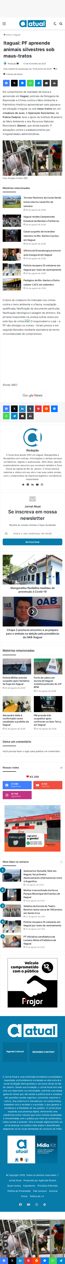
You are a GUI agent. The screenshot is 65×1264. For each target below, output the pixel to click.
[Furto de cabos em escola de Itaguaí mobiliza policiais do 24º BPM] (48, 666)
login (27, 751)
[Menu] (4, 24)
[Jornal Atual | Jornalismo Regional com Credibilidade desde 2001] (32, 23)
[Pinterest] (38, 408)
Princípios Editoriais (48, 1185)
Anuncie (53, 1191)
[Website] (23, 485)
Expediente (29, 1185)
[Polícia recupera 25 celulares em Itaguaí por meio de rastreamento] (12, 269)
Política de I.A (37, 1196)
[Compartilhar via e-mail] (46, 83)
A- (5, 1252)
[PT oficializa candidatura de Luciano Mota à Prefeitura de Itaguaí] (12, 941)
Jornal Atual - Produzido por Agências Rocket (32, 1180)
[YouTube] (37, 485)
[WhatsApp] (30, 83)
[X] (14, 83)
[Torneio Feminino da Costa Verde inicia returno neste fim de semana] (12, 202)
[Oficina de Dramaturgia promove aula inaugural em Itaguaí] (12, 254)
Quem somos (14, 1185)
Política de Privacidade (19, 1191)
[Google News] (32, 395)
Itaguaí (16, 34)
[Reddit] (46, 408)
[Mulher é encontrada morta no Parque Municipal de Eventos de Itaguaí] (12, 895)
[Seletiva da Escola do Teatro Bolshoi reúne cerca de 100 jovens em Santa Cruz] (12, 910)
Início (9, 34)
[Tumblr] (30, 408)
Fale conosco (40, 1191)
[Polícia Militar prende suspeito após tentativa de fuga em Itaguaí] (17, 666)
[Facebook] (6, 83)
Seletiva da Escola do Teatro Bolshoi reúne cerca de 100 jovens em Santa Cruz (43, 909)
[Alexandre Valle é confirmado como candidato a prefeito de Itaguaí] (17, 704)
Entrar (24, 1196)
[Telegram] (38, 83)
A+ (5, 1237)
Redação (12, 63)
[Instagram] (42, 485)
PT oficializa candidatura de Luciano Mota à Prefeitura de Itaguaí (40, 940)
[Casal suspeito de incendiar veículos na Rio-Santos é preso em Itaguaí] (12, 235)
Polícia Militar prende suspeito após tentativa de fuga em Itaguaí (16, 680)
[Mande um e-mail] (18, 63)
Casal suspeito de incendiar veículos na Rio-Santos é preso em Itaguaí (41, 235)
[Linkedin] (22, 408)
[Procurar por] (60, 24)
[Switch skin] (55, 24)
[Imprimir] (54, 83)
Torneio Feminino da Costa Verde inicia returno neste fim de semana (42, 201)
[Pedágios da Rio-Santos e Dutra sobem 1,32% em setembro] (12, 284)
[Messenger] (22, 83)
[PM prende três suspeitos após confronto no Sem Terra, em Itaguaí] (48, 704)
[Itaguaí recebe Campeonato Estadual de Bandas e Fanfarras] (12, 221)
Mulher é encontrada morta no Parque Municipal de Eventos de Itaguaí (42, 894)
